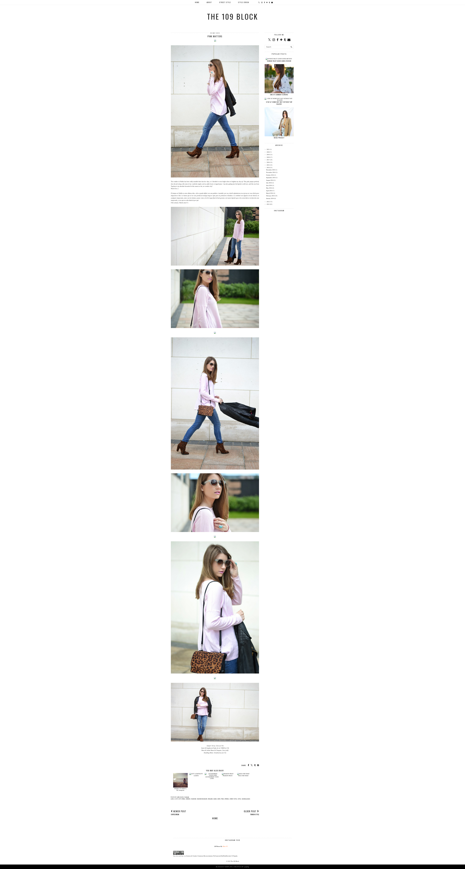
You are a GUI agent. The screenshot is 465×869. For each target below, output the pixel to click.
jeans (215, 799)
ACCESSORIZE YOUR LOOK (211, 777)
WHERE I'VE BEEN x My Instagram (180, 789)
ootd (218, 799)
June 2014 (269, 185)
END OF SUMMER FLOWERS (279, 95)
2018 (268, 157)
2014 (268, 167)
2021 (268, 149)
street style (233, 799)
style (239, 799)
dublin (188, 799)
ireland (210, 799)
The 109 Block (232, 16)
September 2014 (270, 177)
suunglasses (246, 799)
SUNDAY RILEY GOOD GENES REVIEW (279, 61)
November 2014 (270, 172)
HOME (197, 2)
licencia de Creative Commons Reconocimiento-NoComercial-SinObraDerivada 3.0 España (211, 856)
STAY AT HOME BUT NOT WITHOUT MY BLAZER (279, 103)
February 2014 (270, 195)
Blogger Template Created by (232, 867)
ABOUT (209, 2)
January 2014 (270, 198)
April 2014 (269, 190)
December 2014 (270, 170)
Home (215, 818)
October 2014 (270, 175)
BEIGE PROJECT (279, 138)
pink (222, 799)
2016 (268, 162)
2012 (268, 204)
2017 (268, 160)
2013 (268, 201)
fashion (193, 799)
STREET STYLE (225, 2)
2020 (268, 152)
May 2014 (269, 188)
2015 (268, 165)
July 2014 (269, 183)
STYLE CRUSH (243, 2)
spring (227, 799)
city (176, 799)
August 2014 (269, 180)
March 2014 (269, 193)
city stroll (181, 799)
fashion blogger (202, 799)
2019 (268, 154)
